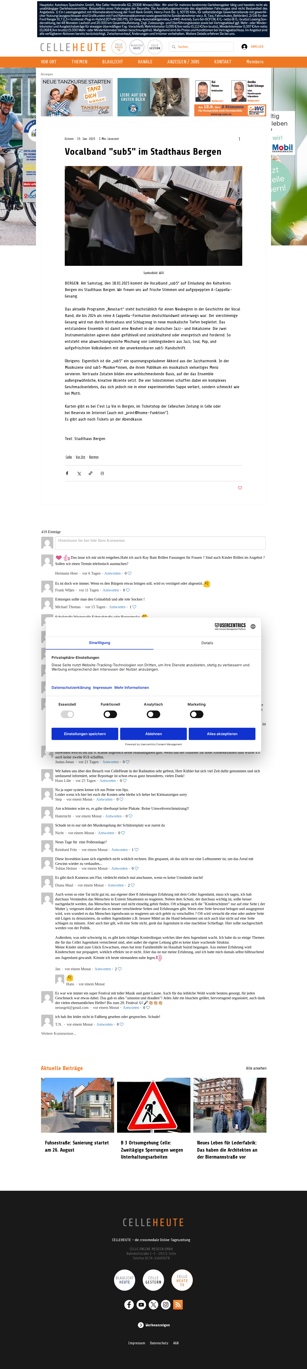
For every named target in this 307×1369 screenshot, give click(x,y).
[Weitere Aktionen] (239, 139)
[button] (147, 62)
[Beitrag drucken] (102, 473)
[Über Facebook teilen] (67, 473)
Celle (69, 457)
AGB (176, 1343)
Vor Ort (80, 457)
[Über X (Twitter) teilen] (79, 473)
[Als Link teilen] (90, 473)
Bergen (94, 457)
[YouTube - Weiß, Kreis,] (141, 1304)
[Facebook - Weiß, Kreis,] (129, 1304)
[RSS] (178, 1304)
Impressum (136, 1343)
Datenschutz (159, 1343)
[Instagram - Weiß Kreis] (166, 1304)
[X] (153, 1304)
